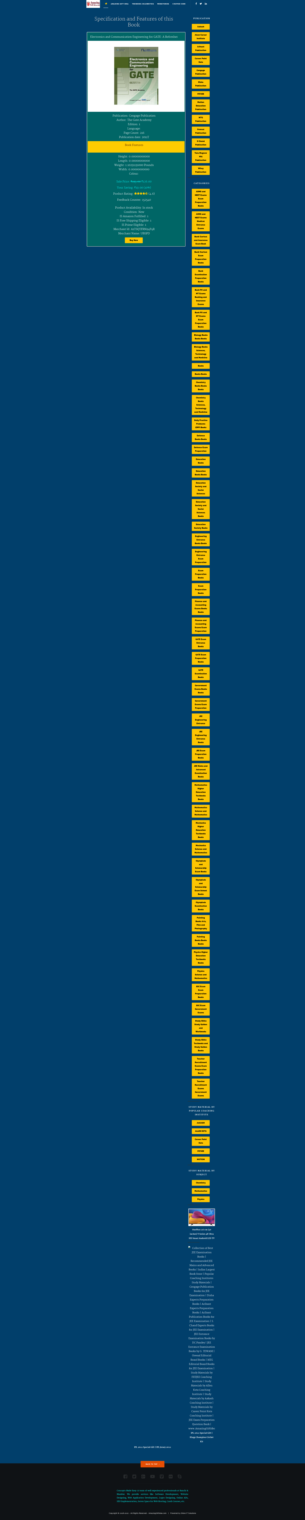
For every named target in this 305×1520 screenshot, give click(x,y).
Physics (200, 1199)
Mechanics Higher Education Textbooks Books (201, 830)
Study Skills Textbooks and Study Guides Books (201, 1045)
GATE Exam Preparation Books (200, 658)
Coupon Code (179, 4)
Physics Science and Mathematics (201, 974)
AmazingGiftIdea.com (158, 1513)
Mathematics (201, 1191)
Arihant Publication (200, 48)
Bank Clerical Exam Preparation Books (200, 257)
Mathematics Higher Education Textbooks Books (201, 792)
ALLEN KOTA (201, 1131)
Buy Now (134, 240)
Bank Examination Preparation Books (201, 276)
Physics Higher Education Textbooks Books (201, 957)
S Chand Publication (200, 143)
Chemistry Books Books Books (201, 386)
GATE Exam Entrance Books (201, 643)
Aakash (200, 27)
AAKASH (201, 1123)
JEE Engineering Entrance (201, 720)
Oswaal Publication (200, 131)
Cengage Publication (200, 72)
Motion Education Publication (200, 105)
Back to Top (152, 1464)
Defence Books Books (201, 437)
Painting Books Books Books (201, 940)
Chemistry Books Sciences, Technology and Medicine (200, 405)
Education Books (201, 461)
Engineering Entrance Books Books (201, 540)
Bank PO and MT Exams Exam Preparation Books (201, 319)
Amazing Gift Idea (120, 4)
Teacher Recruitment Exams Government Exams (201, 1088)
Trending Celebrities (143, 4)
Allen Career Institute (201, 37)
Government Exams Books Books (201, 689)
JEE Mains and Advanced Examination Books (201, 771)
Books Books (201, 374)
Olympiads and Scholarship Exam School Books (201, 887)
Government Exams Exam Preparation (201, 704)
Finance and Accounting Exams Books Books (201, 606)
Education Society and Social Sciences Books (200, 509)
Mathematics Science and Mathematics (201, 811)
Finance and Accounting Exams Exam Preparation (201, 625)
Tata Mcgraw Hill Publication (201, 156)
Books (201, 366)
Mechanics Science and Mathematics (201, 849)
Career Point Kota (201, 60)
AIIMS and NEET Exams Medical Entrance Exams (201, 221)
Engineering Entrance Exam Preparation (201, 556)
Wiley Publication (200, 170)
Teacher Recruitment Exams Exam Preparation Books (201, 1066)
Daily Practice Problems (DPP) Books (200, 424)
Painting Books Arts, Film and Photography (201, 923)
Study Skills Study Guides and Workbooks (200, 1026)
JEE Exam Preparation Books (200, 754)
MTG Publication (200, 119)
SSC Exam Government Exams (201, 1009)
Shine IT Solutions (188, 1513)
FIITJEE (200, 94)
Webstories (163, 4)
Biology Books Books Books (201, 337)
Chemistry (201, 1183)
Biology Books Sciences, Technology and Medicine (201, 352)
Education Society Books (200, 526)
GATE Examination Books (201, 673)
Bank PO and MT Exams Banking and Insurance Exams (201, 297)
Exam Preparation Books (200, 574)
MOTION (201, 1159)
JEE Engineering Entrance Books (201, 737)
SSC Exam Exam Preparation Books (200, 991)
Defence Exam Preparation (201, 449)
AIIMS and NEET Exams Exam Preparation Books (201, 198)
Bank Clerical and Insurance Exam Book (201, 240)
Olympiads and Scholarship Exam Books (200, 866)
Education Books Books (201, 473)
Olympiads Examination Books (201, 906)
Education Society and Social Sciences (200, 488)
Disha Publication (200, 84)
